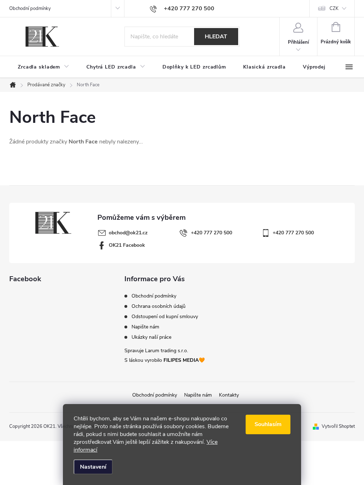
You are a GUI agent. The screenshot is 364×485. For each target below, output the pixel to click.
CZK (334, 8)
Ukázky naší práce (151, 337)
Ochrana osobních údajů (159, 306)
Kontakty (229, 395)
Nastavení (93, 467)
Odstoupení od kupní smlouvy (165, 317)
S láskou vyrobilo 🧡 (164, 360)
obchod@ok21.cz (128, 232)
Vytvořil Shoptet (338, 426)
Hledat (216, 36)
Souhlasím (268, 424)
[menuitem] (43, 67)
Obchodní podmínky (30, 8)
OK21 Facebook (127, 245)
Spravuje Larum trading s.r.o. (156, 350)
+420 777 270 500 (211, 232)
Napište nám (145, 327)
